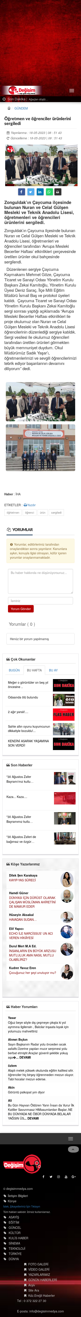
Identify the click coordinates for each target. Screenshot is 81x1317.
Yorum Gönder (21, 609)
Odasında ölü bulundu (23, 697)
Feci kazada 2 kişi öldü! (57, 99)
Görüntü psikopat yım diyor (26, 1092)
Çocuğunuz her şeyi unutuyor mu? (32, 972)
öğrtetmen (13, 512)
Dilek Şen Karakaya (23, 875)
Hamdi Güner (18, 893)
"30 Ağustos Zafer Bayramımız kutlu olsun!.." (18, 821)
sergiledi (56, 512)
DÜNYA (14, 1259)
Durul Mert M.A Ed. (23, 946)
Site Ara (33, 1290)
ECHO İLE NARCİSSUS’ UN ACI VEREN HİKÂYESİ (31, 935)
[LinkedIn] (40, 191)
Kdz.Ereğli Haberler (41, 1295)
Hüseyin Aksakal (21, 914)
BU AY (53, 670)
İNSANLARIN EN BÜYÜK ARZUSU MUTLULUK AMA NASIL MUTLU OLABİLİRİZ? (32, 955)
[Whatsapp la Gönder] (49, 191)
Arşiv (31, 1285)
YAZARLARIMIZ (39, 1274)
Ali (10, 1100)
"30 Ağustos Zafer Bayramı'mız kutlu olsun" (18, 781)
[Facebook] (21, 191)
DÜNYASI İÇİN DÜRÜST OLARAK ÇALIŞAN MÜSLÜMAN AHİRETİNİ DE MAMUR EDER (32, 902)
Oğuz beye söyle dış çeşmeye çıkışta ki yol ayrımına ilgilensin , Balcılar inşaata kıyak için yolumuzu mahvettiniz (38, 1026)
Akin (11, 1087)
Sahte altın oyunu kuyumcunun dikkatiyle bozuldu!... (29, 728)
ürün (42, 512)
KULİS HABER (18, 1238)
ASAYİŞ (14, 1217)
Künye (12, 1201)
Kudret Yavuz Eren (22, 968)
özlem (12, 1065)
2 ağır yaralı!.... (18, 712)
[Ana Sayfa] (22, 1164)
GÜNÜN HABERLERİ (42, 1280)
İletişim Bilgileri (18, 1196)
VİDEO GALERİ (38, 1269)
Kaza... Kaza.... (16, 796)
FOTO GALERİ (38, 1264)
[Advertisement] (40, 43)
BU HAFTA (34, 670)
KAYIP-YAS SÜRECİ (22, 880)
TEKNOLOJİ (17, 1248)
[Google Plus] (74, 1178)
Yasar (12, 1017)
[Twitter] (30, 191)
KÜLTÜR (15, 1233)
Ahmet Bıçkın (18, 1039)
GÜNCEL (15, 1227)
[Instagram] (59, 1178)
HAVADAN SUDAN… (23, 919)
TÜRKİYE (15, 1253)
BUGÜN (14, 670)
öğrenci (29, 512)
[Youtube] (66, 1178)
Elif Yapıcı (16, 928)
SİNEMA (14, 1243)
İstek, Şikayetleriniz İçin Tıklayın (21, 1206)
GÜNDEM (21, 108)
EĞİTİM (14, 1222)
